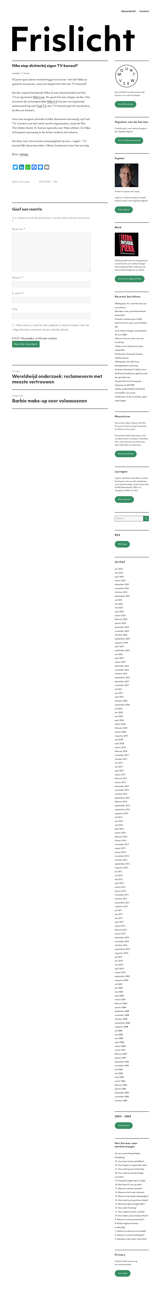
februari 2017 (121, 779)
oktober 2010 (121, 945)
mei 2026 (119, 573)
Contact (144, 11)
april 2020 (119, 720)
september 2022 (122, 678)
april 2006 (119, 1077)
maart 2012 (120, 887)
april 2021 (119, 697)
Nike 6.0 (52, 102)
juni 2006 (119, 1070)
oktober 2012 (121, 860)
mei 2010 (119, 965)
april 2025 (119, 612)
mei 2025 (119, 608)
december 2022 (122, 666)
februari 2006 (121, 1085)
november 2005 (122, 1097)
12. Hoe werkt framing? (125, 1208)
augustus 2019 (121, 736)
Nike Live (38, 97)
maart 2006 (120, 1081)
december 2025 (122, 585)
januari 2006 (120, 1089)
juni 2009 (119, 988)
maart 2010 (120, 973)
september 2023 (122, 651)
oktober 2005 (121, 1101)
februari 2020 (121, 728)
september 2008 (122, 1023)
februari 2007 (121, 1054)
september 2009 (122, 976)
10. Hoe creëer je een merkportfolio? (131, 1216)
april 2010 (119, 969)
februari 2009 (121, 1004)
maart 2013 (120, 848)
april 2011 (119, 922)
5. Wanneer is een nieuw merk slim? (131, 1239)
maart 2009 (120, 1000)
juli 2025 (118, 600)
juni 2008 (119, 1035)
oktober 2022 (121, 674)
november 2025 (122, 588)
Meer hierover (124, 499)
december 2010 (122, 938)
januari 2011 (120, 934)
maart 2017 (120, 775)
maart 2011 (120, 926)
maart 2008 (120, 1046)
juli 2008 (118, 1031)
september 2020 (122, 705)
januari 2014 (120, 841)
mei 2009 (119, 992)
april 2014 (119, 829)
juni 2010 (119, 961)
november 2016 (122, 790)
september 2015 (122, 806)
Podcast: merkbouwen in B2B (128, 319)
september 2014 (122, 810)
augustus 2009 (121, 980)
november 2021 (122, 685)
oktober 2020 (121, 701)
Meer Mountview (125, 454)
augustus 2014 (121, 814)
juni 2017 (119, 763)
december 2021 (122, 682)
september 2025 (122, 596)
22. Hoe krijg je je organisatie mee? (131, 1165)
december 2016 (122, 786)
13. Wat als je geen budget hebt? (130, 1204)
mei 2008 (119, 1039)
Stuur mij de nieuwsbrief (129, 141)
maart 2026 (120, 581)
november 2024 (122, 631)
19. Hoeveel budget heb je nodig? (130, 1181)
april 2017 (119, 771)
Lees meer (122, 1273)
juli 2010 (118, 957)
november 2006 (122, 1066)
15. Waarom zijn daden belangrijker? (132, 1196)
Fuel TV (41, 106)
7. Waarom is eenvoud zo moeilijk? (130, 1231)
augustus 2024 (121, 643)
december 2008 (122, 1011)
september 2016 (122, 798)
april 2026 (119, 577)
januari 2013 (120, 852)
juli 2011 (118, 910)
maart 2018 (120, 748)
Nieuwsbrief (128, 11)
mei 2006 (119, 1074)
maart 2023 (120, 662)
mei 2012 (119, 880)
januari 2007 (120, 1058)
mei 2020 (119, 717)
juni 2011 (119, 914)
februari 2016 (121, 802)
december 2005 (122, 1093)
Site (15, 309)
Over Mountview (125, 104)
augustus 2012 (121, 868)
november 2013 (122, 845)
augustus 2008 (121, 1027)
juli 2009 (118, 984)
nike (55, 182)
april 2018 (119, 744)
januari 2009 (120, 1008)
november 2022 (122, 670)
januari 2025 (120, 623)
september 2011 (122, 903)
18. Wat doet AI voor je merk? (128, 1185)
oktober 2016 (121, 794)
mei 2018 (119, 740)
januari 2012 (120, 891)
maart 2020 (120, 724)
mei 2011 (119, 918)
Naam (17, 278)
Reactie (18, 229)
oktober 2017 (121, 759)
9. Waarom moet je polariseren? (129, 1220)
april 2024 (119, 647)
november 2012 (122, 856)
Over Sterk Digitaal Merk (129, 279)
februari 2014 (121, 837)
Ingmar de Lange (20, 182)
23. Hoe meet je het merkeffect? (129, 1161)
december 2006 (122, 1062)
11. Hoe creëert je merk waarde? (130, 1212)
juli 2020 (118, 709)
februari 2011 (121, 930)
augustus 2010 (121, 953)
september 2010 (122, 949)
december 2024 (122, 627)
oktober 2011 (121, 899)
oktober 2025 (121, 592)
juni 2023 (119, 654)
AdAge (23, 154)
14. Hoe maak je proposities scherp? (131, 1200)
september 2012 (122, 864)
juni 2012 (119, 876)
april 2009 (119, 996)
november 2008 (122, 1015)
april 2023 (119, 658)
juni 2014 (119, 821)
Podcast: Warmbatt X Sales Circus (131, 370)
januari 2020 (120, 732)
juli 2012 (118, 872)
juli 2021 (118, 689)
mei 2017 (119, 767)
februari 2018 (121, 751)
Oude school (124, 1126)
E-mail (18, 293)
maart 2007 (120, 1050)
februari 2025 (121, 619)
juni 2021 (119, 693)
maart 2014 (120, 833)
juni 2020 (119, 713)
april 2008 (119, 1042)
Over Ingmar (124, 210)
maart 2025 (120, 616)
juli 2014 (118, 817)
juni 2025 (119, 604)
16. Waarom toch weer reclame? (129, 1192)
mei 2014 (119, 825)
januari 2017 (120, 782)
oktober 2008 (121, 1019)
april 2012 (119, 883)
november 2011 (122, 895)
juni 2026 (119, 569)
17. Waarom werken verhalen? (129, 1189)
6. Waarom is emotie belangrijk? (129, 1235)
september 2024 (122, 639)
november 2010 (122, 942)
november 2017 (122, 755)
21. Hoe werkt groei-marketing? (129, 1169)
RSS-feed (122, 544)
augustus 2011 (121, 907)
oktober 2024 (121, 635)
